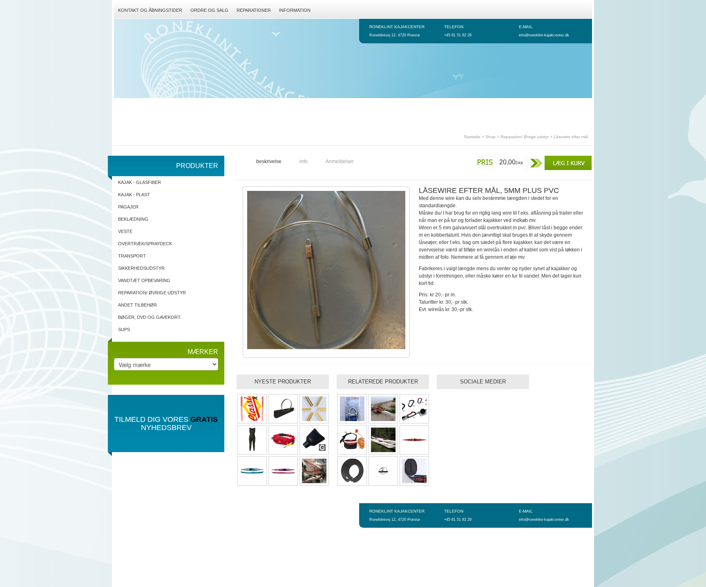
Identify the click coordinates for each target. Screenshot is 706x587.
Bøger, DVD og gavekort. (149, 317)
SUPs (124, 329)
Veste (125, 231)
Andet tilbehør (137, 304)
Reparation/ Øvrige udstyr (524, 136)
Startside (472, 136)
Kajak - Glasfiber (139, 182)
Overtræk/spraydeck (145, 243)
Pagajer (128, 206)
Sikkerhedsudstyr (141, 268)
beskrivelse (269, 161)
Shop (490, 136)
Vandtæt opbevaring (144, 280)
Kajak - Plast (134, 194)
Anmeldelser (340, 161)
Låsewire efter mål (571, 136)
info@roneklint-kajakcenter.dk (544, 35)
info (303, 161)
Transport (132, 255)
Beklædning (133, 219)
